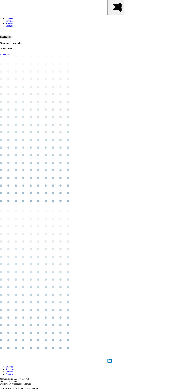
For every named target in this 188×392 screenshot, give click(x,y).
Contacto (9, 26)
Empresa (9, 18)
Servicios (9, 21)
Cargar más (5, 54)
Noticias (9, 23)
